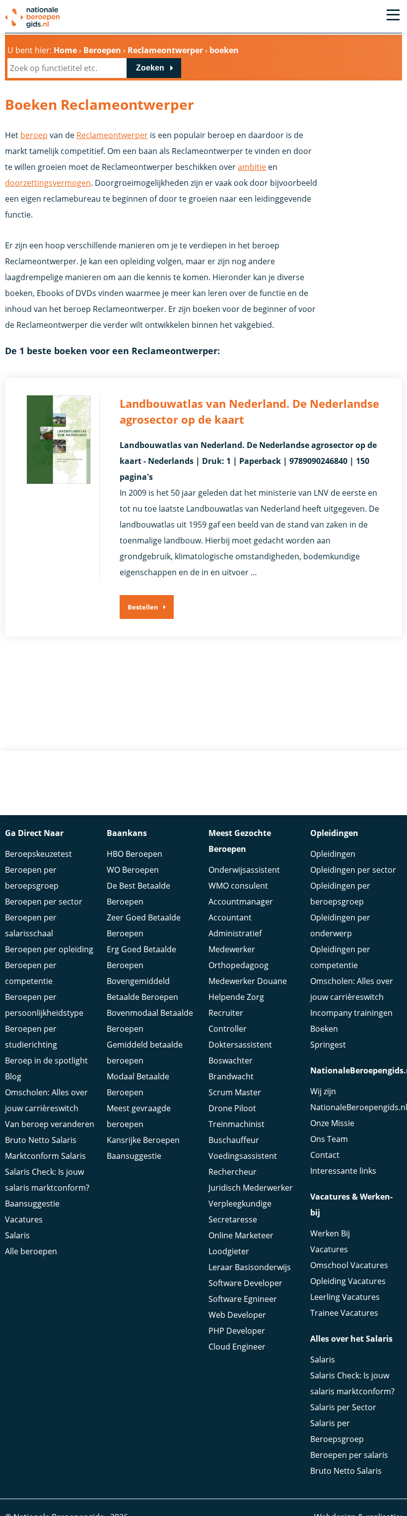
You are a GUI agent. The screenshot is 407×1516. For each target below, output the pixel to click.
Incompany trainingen (351, 1012)
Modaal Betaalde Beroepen (138, 1084)
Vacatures (24, 1219)
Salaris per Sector (343, 1407)
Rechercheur (232, 1171)
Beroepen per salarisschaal (31, 925)
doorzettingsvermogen (48, 182)
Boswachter (230, 1060)
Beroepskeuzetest (38, 853)
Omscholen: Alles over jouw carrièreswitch (46, 1100)
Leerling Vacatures (345, 1296)
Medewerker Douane (247, 981)
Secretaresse (232, 1219)
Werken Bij (330, 1233)
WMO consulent (238, 885)
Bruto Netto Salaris (40, 1140)
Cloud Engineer (237, 1346)
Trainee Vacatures (344, 1312)
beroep (34, 135)
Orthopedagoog (238, 965)
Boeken (324, 1028)
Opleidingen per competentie (340, 957)
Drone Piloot (232, 1108)
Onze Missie (332, 1123)
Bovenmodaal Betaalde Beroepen (150, 1020)
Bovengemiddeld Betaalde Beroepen (142, 989)
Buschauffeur (233, 1140)
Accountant (230, 917)
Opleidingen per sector (353, 869)
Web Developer (237, 1314)
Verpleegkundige (239, 1203)
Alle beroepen (31, 1251)
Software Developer (245, 1283)
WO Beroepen (133, 869)
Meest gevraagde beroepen (139, 1116)
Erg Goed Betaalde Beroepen (141, 957)
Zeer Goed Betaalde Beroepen (144, 925)
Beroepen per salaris (349, 1454)
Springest (328, 1044)
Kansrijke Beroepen (143, 1140)
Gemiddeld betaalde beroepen (145, 1052)
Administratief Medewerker (235, 941)
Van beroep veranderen (49, 1124)
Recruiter (225, 1012)
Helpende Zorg (236, 996)
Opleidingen (332, 853)
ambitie (252, 166)
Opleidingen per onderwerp (340, 925)
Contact (324, 1154)
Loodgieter (228, 1251)
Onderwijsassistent (244, 869)
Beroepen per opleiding (49, 949)
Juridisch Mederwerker (250, 1187)
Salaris (17, 1235)
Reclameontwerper (112, 135)
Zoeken (150, 68)
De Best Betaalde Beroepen (138, 893)
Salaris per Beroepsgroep (337, 1431)
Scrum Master (234, 1092)
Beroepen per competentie (31, 973)
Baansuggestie (32, 1203)
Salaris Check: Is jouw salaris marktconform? (47, 1179)
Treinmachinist (236, 1124)
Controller (227, 1028)
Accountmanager (240, 901)
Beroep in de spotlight (46, 1060)
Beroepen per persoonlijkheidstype (44, 1004)
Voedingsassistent (242, 1155)
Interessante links (343, 1170)
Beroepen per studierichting (31, 1036)
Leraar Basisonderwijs (249, 1267)
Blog (13, 1076)
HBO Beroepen (134, 853)
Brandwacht (231, 1076)
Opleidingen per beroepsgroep (340, 893)
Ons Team (329, 1139)
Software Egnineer (242, 1298)
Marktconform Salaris (45, 1155)
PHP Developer (236, 1330)
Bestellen (143, 607)
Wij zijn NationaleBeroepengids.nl (356, 1099)
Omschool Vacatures (349, 1265)
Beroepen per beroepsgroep (32, 877)
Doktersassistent (240, 1044)
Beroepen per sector (43, 901)
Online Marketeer (240, 1235)
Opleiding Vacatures (348, 1281)
